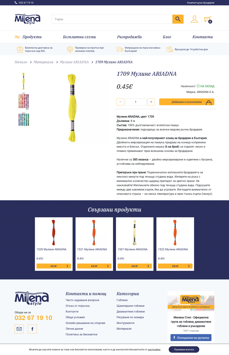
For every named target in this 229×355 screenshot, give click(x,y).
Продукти (32, 36)
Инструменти (125, 323)
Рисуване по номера (130, 317)
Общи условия (75, 317)
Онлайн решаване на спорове (85, 323)
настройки (154, 349)
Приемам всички (184, 349)
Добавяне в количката (187, 102)
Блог (167, 36)
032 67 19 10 (26, 2)
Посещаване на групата (193, 337)
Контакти (203, 36)
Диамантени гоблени (131, 311)
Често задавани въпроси (82, 300)
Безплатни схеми (79, 36)
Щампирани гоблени (130, 305)
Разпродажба (129, 36)
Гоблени (122, 300)
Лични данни (74, 328)
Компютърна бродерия (200, 2)
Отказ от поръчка (78, 305)
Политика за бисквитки (81, 334)
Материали (124, 328)
